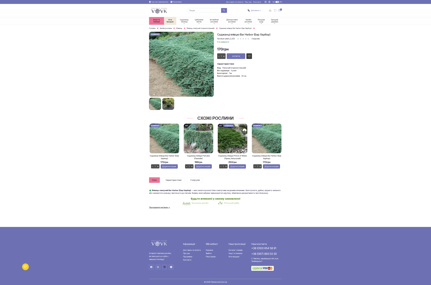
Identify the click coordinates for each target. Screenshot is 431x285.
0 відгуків (256, 39)
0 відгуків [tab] (195, 180)
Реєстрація (211, 256)
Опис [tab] (154, 180)
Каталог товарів (236, 250)
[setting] (270, 10)
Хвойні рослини (248, 21)
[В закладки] (249, 56)
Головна (152, 28)
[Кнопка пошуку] (224, 10)
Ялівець (179, 28)
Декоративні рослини (232, 21)
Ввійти (208, 253)
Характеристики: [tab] (174, 180)
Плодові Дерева (274, 21)
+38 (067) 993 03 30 (264, 253)
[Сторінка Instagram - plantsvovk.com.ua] (266, 2)
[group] (155, 104)
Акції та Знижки (156, 21)
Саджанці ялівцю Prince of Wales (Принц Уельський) (232, 157)
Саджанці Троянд (184, 21)
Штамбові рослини (214, 21)
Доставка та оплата (234, 2)
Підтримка (187, 256)
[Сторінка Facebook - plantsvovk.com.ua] (269, 2)
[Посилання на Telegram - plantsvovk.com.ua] (171, 267)
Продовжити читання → (159, 207)
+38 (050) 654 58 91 (263, 248)
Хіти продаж (170, 21)
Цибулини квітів (199, 21)
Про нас (248, 2)
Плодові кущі (261, 21)
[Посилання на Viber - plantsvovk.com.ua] (164, 267)
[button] (25, 266)
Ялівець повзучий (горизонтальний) (201, 28)
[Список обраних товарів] (275, 10)
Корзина (209, 250)
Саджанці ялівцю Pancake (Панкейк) (198, 157)
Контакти (257, 2)
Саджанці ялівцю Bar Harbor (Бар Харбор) (235, 28)
